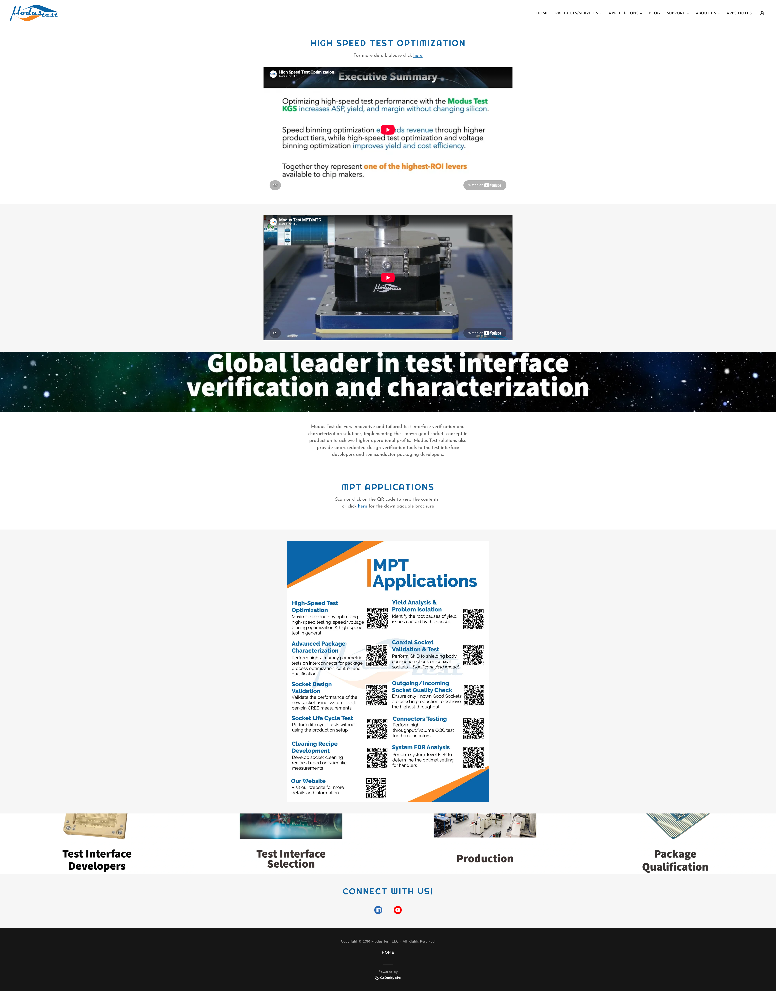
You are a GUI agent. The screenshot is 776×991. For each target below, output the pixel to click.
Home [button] (388, 953)
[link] (34, 13)
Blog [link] (654, 13)
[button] (578, 13)
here (418, 55)
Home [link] (542, 13)
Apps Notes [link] (739, 13)
